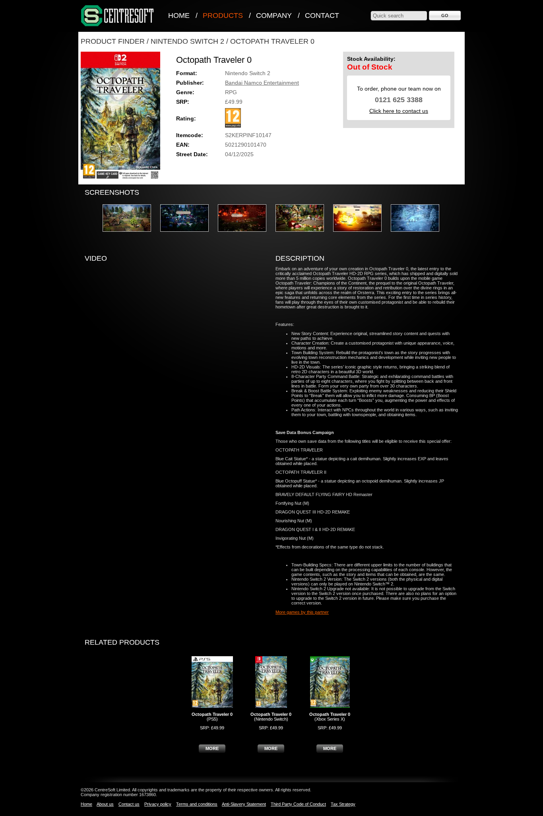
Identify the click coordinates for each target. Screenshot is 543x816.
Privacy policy (157, 804)
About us (105, 804)
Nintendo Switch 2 (187, 41)
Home (179, 15)
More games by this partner (302, 612)
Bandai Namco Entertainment (262, 82)
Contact (322, 15)
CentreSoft (118, 16)
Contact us (129, 804)
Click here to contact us (398, 111)
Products (223, 15)
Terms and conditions (196, 804)
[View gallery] (131, 234)
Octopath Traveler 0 (272, 41)
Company (274, 15)
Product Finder (113, 41)
